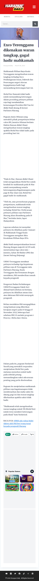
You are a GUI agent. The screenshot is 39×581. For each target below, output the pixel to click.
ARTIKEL (30, 16)
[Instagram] (11, 573)
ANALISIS (19, 16)
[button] (33, 7)
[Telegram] (28, 573)
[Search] (35, 24)
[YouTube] (6, 573)
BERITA (7, 16)
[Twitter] (15, 573)
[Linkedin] (32, 573)
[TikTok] (24, 573)
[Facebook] (19, 573)
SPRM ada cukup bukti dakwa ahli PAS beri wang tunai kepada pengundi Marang (18, 423)
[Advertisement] (19, 157)
